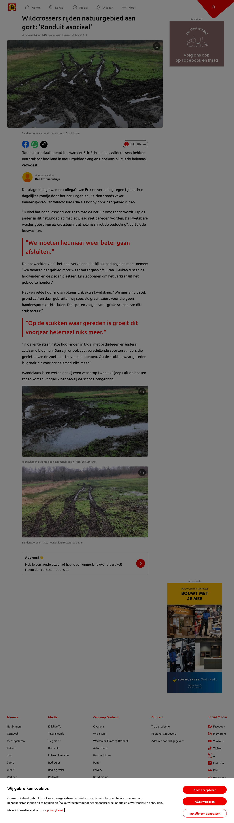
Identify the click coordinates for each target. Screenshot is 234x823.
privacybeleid (55, 810)
